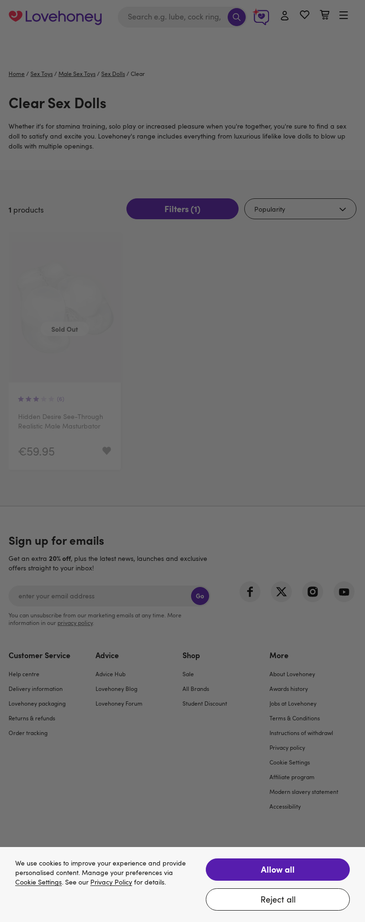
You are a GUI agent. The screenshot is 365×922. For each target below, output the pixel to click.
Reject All (278, 899)
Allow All (278, 869)
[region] (182, 884)
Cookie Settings (38, 882)
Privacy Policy (111, 882)
